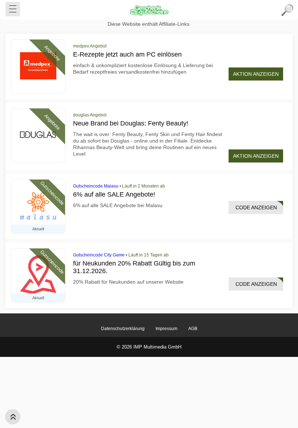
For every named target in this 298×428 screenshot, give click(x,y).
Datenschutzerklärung (123, 328)
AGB (192, 328)
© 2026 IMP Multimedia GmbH (149, 347)
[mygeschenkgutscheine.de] (149, 10)
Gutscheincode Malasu (95, 186)
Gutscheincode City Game (99, 255)
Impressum (166, 328)
